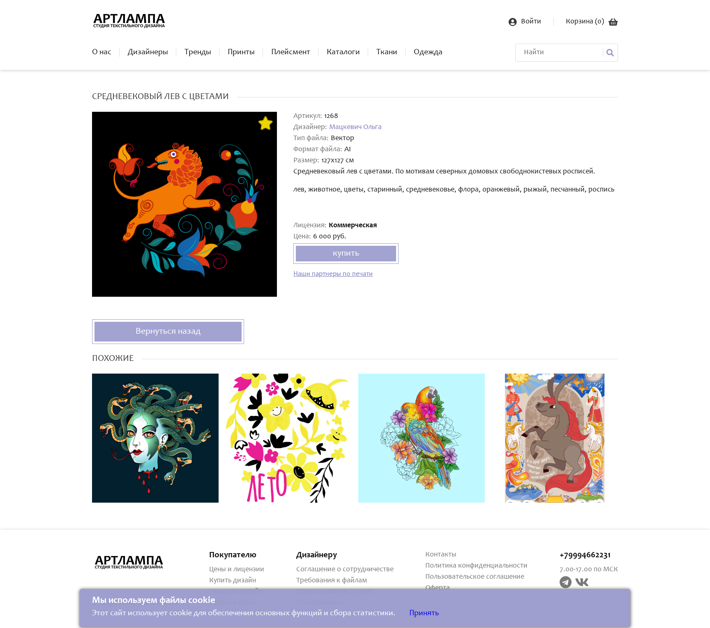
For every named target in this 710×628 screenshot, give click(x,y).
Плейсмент (290, 52)
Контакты (440, 555)
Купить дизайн (232, 580)
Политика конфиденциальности (476, 566)
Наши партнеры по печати (333, 274)
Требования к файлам (331, 580)
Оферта (437, 588)
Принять (424, 614)
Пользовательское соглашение (474, 577)
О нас (101, 52)
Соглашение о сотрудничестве (345, 569)
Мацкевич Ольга (355, 127)
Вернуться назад (168, 331)
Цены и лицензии (236, 569)
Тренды (197, 52)
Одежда (428, 52)
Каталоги (343, 52)
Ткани (386, 52)
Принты (241, 52)
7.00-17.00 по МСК (589, 569)
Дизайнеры (148, 52)
